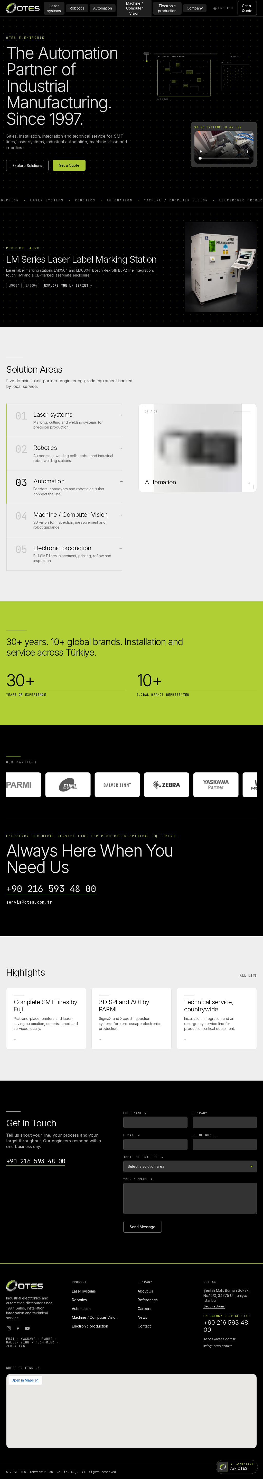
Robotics (77, 8)
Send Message (142, 1227)
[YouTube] (27, 1328)
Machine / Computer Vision (95, 1317)
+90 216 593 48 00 (51, 889)
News (142, 1317)
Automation (102, 8)
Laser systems (54, 8)
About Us (145, 1291)
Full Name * (134, 1113)
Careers (144, 1308)
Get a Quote (247, 8)
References (148, 1300)
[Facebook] (18, 1328)
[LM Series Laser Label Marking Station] (221, 267)
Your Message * (138, 1179)
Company (195, 8)
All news (248, 975)
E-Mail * (131, 1135)
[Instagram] (8, 1328)
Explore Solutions (27, 165)
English (225, 8)
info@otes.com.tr (217, 1346)
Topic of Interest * (143, 1157)
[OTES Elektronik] (23, 8)
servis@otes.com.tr (29, 902)
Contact (144, 1326)
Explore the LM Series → (68, 285)
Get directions (214, 1306)
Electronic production (167, 8)
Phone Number (205, 1135)
